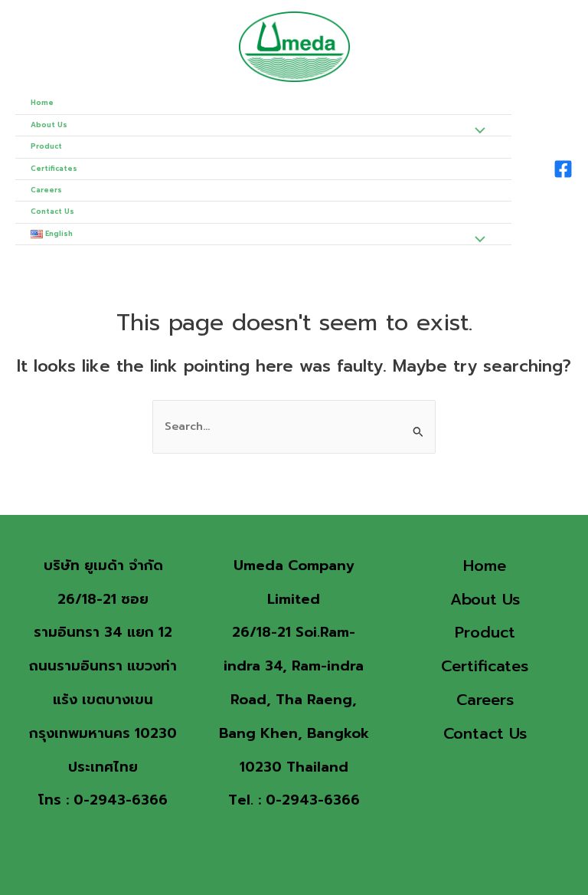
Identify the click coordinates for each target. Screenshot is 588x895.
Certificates (54, 168)
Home (42, 102)
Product (46, 146)
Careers (46, 190)
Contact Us (52, 211)
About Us (49, 125)
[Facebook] (563, 169)
